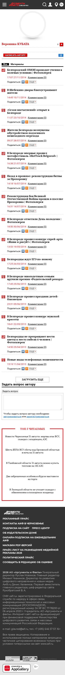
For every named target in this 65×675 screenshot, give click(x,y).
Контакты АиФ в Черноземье (23, 523)
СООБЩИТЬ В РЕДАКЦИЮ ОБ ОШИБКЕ (27, 562)
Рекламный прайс (16, 518)
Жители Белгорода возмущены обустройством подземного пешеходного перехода (28, 133)
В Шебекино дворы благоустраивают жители (32, 91)
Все (5, 64)
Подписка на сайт (16, 528)
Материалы (17, 64)
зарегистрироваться (37, 416)
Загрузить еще (32, 379)
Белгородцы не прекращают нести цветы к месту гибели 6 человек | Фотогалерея (31, 339)
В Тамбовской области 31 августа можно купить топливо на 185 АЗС (32, 464)
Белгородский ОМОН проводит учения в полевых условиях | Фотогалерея (34, 71)
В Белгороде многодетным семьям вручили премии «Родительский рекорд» (35, 277)
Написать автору (15, 55)
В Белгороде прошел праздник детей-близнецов (32, 298)
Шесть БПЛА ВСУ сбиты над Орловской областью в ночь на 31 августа (33, 451)
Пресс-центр (41, 528)
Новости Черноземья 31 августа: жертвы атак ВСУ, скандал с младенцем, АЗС (32, 438)
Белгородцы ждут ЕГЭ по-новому (29, 259)
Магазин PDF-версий (17, 545)
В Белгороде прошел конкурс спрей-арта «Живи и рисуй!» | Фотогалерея (35, 240)
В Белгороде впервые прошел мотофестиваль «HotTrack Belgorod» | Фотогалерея (32, 156)
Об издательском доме (20, 532)
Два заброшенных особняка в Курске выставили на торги (32, 477)
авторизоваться (13, 416)
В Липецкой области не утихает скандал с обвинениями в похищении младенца (33, 491)
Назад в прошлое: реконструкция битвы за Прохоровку (34, 177)
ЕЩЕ (32, 82)
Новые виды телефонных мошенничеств (35, 359)
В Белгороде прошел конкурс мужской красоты (33, 317)
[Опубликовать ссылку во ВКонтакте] (23, 81)
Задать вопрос (10, 391)
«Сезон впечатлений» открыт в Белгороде (28, 111)
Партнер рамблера (49, 659)
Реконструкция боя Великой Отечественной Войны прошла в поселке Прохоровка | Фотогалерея (35, 199)
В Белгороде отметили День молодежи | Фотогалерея (34, 220)
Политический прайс (18, 557)
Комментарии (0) (37, 77)
